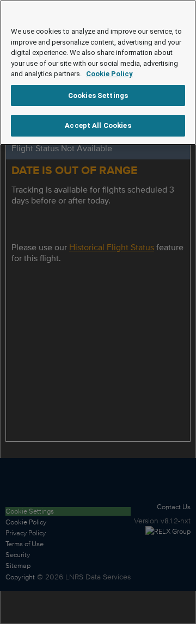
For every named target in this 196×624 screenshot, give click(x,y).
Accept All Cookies (98, 125)
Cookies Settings (98, 95)
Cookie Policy (109, 74)
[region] (98, 72)
